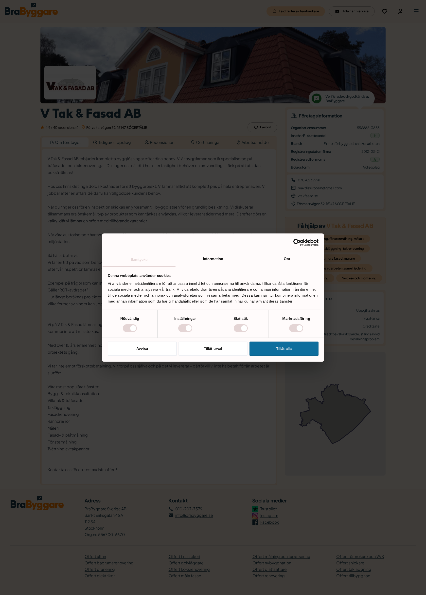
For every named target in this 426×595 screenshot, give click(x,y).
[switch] (185, 328)
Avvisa (142, 348)
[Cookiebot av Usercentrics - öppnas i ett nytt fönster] (297, 242)
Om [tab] (287, 258)
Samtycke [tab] (139, 259)
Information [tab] (213, 258)
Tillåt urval (213, 348)
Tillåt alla (284, 348)
